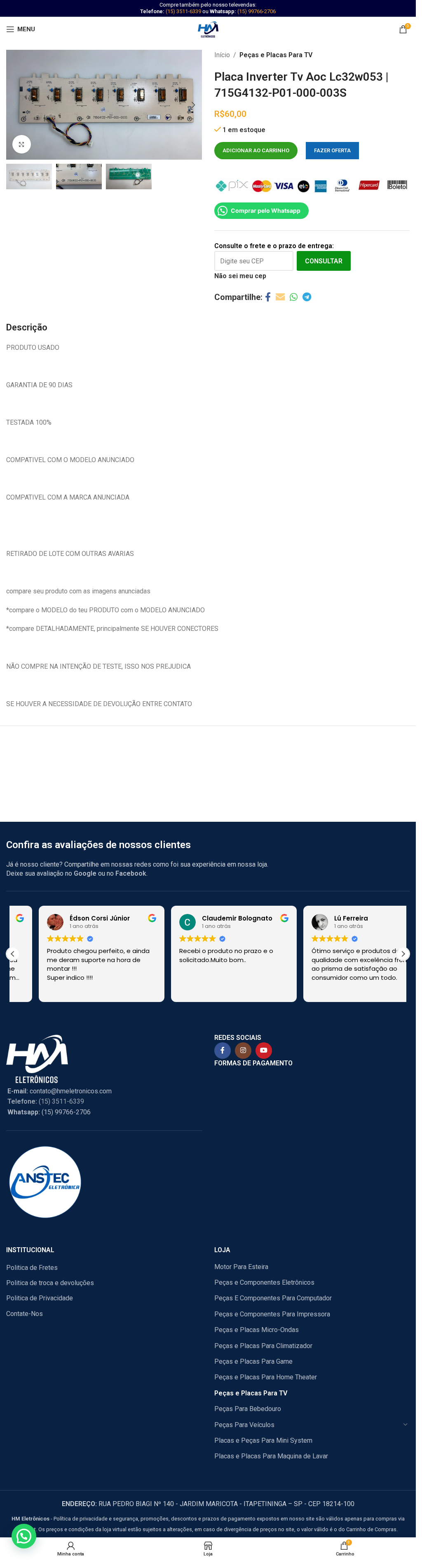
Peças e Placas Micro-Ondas (256, 1330)
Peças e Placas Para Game (253, 1361)
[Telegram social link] (307, 297)
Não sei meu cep (240, 276)
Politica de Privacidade (39, 1298)
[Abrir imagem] (21, 144)
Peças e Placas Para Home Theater (265, 1377)
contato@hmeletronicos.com (59, 1091)
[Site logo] (208, 29)
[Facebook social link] (268, 297)
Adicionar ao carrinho (256, 150)
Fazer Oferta (332, 150)
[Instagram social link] (243, 1050)
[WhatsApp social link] (293, 297)
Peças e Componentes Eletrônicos (264, 1282)
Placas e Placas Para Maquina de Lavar (271, 1456)
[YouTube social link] (264, 1050)
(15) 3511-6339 (183, 11)
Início (222, 55)
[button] (14, 105)
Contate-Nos (24, 1314)
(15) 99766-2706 (256, 11)
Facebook (130, 873)
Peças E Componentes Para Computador (273, 1298)
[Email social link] (280, 297)
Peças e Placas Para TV (275, 55)
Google (85, 873)
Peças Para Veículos (244, 1425)
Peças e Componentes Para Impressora (272, 1314)
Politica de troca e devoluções (50, 1283)
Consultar (323, 261)
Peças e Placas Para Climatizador (263, 1346)
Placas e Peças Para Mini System (263, 1440)
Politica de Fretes (32, 1268)
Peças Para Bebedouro (247, 1409)
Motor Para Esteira (241, 1267)
